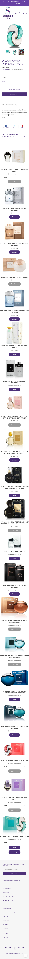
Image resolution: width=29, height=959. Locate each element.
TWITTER (5, 924)
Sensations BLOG (7, 888)
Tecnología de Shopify (19, 953)
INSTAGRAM (6, 920)
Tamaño (3, 75)
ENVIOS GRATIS (6, 892)
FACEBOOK (5, 916)
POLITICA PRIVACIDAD (8, 901)
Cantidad (3, 81)
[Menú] (26, 13)
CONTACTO (5, 937)
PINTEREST (5, 933)
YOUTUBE (5, 929)
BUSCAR (5, 884)
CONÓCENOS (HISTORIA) (9, 912)
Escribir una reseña (14, 139)
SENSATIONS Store (12, 953)
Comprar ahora (14, 94)
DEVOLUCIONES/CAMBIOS (9, 896)
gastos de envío (6, 69)
